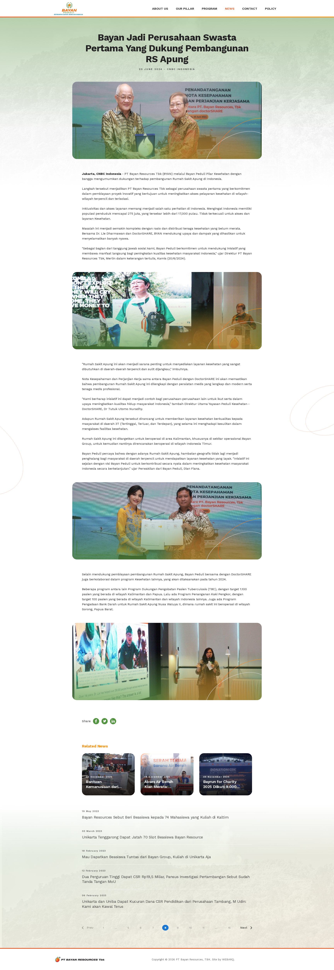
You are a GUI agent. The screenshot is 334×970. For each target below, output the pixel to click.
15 (229, 927)
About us (160, 8)
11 (203, 927)
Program (209, 8)
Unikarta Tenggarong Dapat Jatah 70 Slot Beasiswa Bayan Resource (142, 837)
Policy (270, 8)
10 (190, 927)
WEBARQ (228, 959)
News (229, 8)
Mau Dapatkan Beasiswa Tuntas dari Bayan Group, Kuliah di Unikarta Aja (146, 856)
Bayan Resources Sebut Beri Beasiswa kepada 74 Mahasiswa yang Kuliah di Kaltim (155, 817)
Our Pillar (185, 8)
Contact (249, 8)
